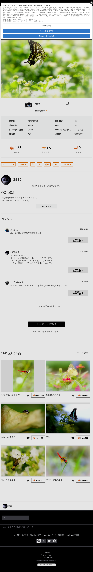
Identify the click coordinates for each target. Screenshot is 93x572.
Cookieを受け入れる (46, 36)
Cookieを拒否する (46, 31)
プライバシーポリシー (27, 21)
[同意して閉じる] (91, 2)
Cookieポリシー (22, 19)
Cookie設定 (46, 26)
